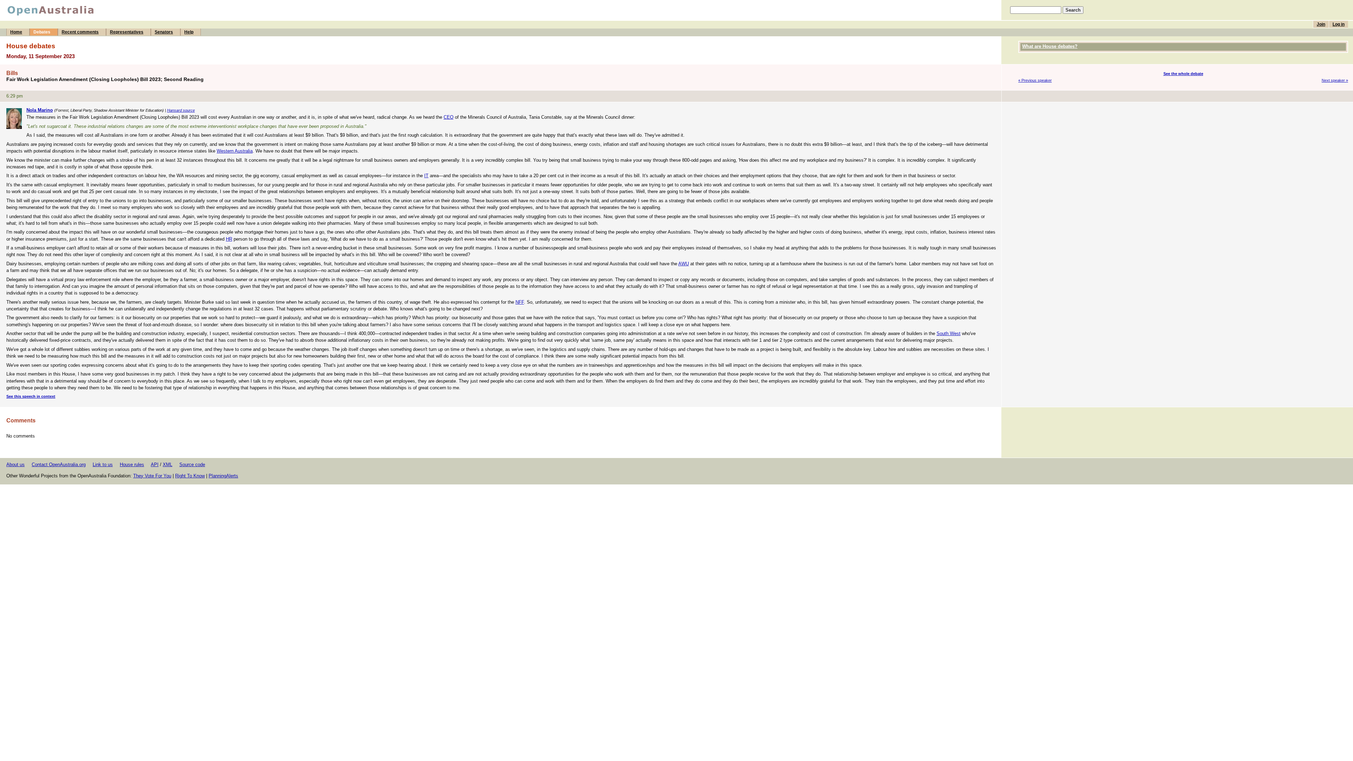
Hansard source (181, 110)
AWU (683, 263)
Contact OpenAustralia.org (59, 464)
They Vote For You (152, 475)
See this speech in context (30, 396)
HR (229, 239)
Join (1321, 24)
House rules (132, 464)
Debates (41, 32)
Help (188, 32)
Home (16, 32)
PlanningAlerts (223, 475)
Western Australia (235, 151)
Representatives (126, 32)
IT (426, 175)
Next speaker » (1335, 80)
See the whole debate (1183, 74)
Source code (192, 464)
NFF (519, 302)
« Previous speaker (1035, 80)
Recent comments (80, 32)
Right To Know (190, 475)
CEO (448, 117)
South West (948, 333)
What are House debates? (1049, 46)
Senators (164, 32)
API (155, 464)
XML (167, 464)
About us (15, 464)
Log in (1339, 24)
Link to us (103, 464)
